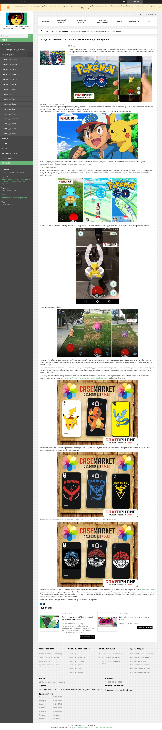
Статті (46, 31)
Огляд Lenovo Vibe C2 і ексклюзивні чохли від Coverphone (77, 618)
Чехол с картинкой (102, 21)
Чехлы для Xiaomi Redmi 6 (140, 668)
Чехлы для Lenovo (76, 654)
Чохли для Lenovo (10, 64)
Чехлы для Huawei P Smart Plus (142, 654)
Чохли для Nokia (9, 124)
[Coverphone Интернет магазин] (16, 19)
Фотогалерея (7, 158)
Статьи (4, 143)
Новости (5, 138)
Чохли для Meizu (9, 84)
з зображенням (101, 378)
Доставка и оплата (9, 153)
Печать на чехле (81, 21)
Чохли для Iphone (10, 59)
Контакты (134, 21)
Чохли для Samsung (11, 69)
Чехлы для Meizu (76, 668)
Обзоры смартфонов (59, 31)
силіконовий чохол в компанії (75, 378)
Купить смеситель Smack (49, 657)
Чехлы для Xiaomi (76, 672)
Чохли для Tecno (9, 114)
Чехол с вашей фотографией (111, 657)
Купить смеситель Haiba (48, 661)
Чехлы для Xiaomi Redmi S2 (140, 665)
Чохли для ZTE (8, 94)
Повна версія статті (87, 637)
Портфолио (6, 45)
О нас (120, 21)
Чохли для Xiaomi (10, 79)
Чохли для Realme (10, 109)
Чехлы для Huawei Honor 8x (140, 657)
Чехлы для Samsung (77, 657)
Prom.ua (93, 725)
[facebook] (41, 604)
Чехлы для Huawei (76, 661)
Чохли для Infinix (9, 133)
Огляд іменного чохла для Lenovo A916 (134, 618)
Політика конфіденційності (102, 727)
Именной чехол (61, 21)
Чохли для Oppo (9, 104)
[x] (44, 604)
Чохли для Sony (9, 129)
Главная (44, 21)
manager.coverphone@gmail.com (14, 198)
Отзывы (5, 148)
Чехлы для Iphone (76, 665)
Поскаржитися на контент (82, 727)
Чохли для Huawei (10, 89)
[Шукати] (30, 36)
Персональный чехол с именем (112, 654)
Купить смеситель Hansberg (50, 654)
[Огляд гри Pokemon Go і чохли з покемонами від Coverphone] (52, 57)
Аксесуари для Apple (11, 74)
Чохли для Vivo (9, 99)
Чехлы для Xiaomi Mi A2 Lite (140, 672)
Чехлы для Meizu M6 (138, 661)
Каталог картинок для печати (14, 50)
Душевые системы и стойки (50, 665)
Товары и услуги (8, 54)
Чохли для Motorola (11, 119)
